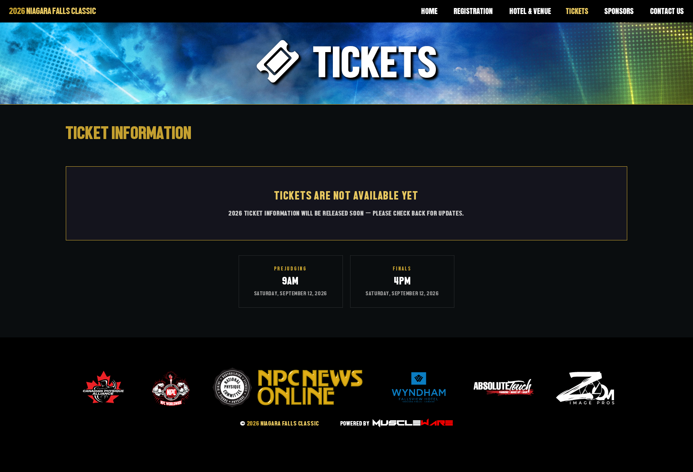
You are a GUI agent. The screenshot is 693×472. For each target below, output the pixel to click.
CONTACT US (667, 11)
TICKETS (577, 11)
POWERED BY (355, 423)
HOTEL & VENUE (530, 11)
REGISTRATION (473, 11)
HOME (429, 11)
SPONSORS (619, 11)
